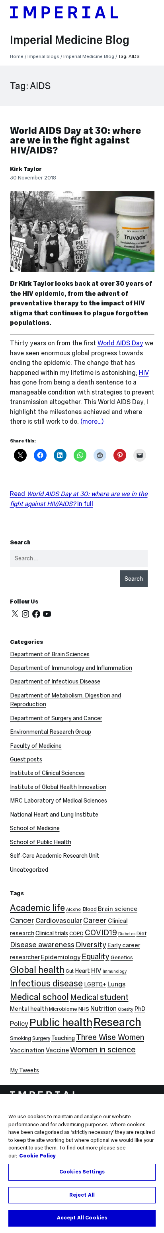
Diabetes (126, 933)
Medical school (39, 997)
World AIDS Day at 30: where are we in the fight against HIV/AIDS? (75, 140)
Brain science (117, 908)
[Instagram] (25, 614)
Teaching (63, 1038)
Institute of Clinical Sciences (47, 773)
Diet (141, 933)
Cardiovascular (58, 920)
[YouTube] (47, 614)
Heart (82, 970)
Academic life (37, 907)
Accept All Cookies (82, 1218)
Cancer (22, 920)
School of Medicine (35, 828)
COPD (76, 933)
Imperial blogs (43, 56)
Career (95, 920)
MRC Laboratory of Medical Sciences (58, 800)
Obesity (125, 1009)
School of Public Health (40, 842)
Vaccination (27, 1050)
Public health (60, 1022)
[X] (15, 614)
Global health (37, 969)
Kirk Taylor (26, 169)
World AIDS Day (120, 343)
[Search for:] (79, 558)
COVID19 (101, 932)
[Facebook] (36, 614)
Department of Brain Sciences (50, 654)
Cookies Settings (82, 1172)
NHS (83, 1009)
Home (16, 56)
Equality (95, 956)
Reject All (82, 1195)
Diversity (91, 944)
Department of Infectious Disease (55, 681)
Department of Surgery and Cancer (56, 718)
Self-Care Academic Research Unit (55, 855)
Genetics (122, 957)
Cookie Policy (37, 1156)
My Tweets (24, 1070)
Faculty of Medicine (36, 745)
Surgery (41, 1038)
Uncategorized (29, 869)
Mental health (29, 1008)
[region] (82, 1163)
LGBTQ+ (95, 984)
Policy (19, 1024)
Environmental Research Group (50, 731)
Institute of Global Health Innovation (58, 787)
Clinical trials (51, 933)
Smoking (20, 1038)
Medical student (99, 997)
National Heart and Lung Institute (54, 814)
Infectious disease (46, 983)
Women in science (103, 1049)
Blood (90, 909)
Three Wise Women (110, 1037)
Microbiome (63, 1009)
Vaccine (57, 1050)
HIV (144, 372)
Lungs (116, 984)
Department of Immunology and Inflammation (71, 667)
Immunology (115, 971)
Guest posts (26, 759)
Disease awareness (42, 944)
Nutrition (103, 1008)
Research (117, 1022)
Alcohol (74, 909)
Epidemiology (60, 957)
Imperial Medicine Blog (69, 40)
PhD (140, 1008)
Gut (70, 971)
